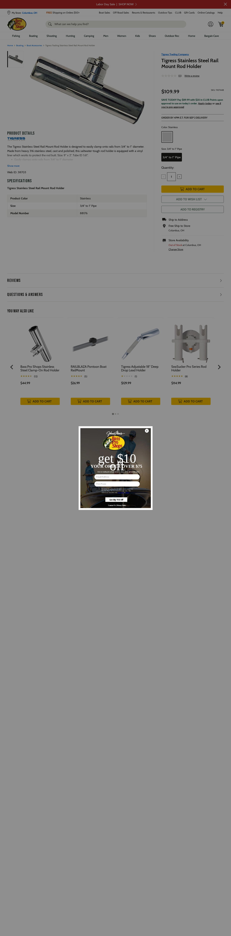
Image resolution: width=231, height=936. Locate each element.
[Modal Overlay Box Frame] (115, 468)
